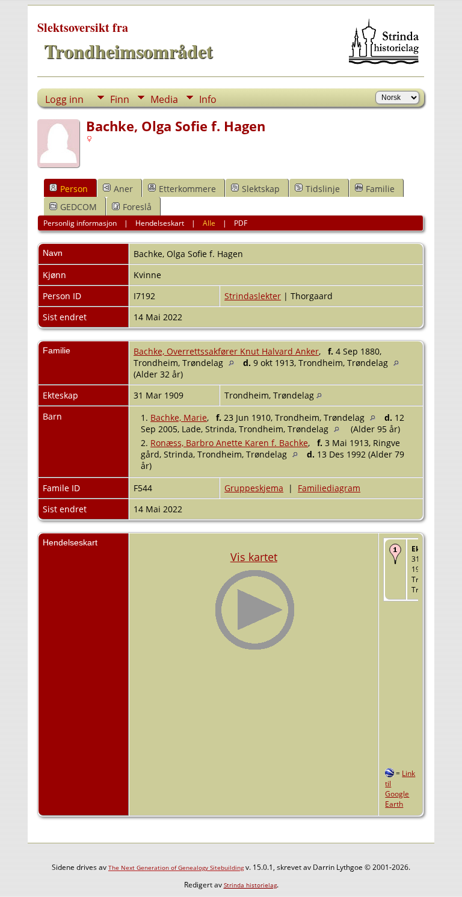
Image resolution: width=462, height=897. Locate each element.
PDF (240, 223)
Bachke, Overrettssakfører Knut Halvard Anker (226, 351)
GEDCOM (78, 207)
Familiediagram (329, 488)
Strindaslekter (252, 296)
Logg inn (64, 99)
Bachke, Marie (178, 417)
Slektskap (261, 188)
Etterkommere (187, 188)
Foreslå (137, 207)
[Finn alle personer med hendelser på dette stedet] (234, 362)
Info (208, 99)
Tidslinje (323, 188)
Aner (123, 188)
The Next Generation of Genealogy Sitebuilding (176, 867)
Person (74, 188)
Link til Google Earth (400, 788)
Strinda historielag (250, 885)
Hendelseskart (159, 223)
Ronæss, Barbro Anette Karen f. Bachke (229, 443)
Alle (209, 223)
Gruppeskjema (253, 488)
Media (164, 99)
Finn (119, 99)
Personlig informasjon (80, 223)
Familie (380, 188)
